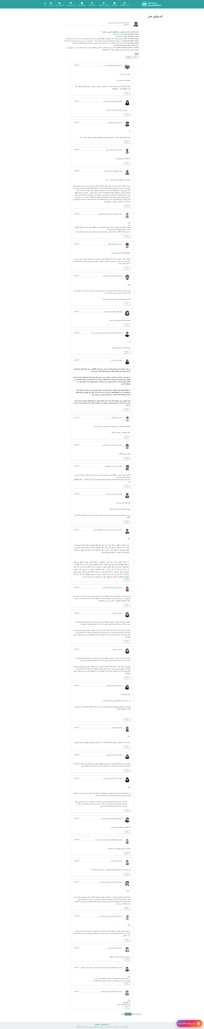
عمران (136, 54)
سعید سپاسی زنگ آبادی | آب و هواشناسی (112, 445)
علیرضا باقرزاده (126, 23)
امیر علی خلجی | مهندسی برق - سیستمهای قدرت (110, 916)
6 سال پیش (126, 25)
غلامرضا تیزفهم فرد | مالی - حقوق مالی (113, 171)
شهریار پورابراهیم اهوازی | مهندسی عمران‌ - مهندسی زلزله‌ (108, 840)
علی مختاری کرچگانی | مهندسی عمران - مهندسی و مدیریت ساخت (106, 333)
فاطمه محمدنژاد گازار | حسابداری (114, 755)
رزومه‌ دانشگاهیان (124, 5)
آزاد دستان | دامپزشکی (117, 418)
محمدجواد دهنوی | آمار (116, 861)
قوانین (126, 1027)
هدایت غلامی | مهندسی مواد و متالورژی (112, 276)
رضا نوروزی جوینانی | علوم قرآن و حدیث (112, 65)
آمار (45, 5)
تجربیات (51, 5)
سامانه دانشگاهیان (81, 1027)
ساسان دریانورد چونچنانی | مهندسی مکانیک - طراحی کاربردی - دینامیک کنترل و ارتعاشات (101, 967)
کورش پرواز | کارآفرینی (117, 727)
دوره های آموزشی (70, 5)
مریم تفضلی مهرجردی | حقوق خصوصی (112, 101)
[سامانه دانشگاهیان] (151, 4)
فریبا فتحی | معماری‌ (117, 613)
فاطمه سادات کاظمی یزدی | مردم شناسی (112, 778)
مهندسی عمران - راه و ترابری (114, 23)
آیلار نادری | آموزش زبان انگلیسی (114, 686)
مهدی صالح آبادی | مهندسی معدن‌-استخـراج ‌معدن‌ (110, 214)
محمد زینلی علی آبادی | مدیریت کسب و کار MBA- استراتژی (108, 530)
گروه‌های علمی (81, 5)
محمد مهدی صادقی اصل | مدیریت (114, 150)
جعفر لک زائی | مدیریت (116, 360)
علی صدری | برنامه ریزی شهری (115, 122)
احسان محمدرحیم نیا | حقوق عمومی (113, 466)
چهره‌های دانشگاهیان (103, 5)
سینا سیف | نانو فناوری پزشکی (115, 244)
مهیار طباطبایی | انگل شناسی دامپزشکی (113, 312)
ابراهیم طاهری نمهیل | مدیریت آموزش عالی (111, 818)
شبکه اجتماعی (91, 5)
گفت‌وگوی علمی (60, 5)
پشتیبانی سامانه (101, 1024)
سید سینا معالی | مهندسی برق (115, 948)
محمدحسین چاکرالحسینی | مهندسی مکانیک (111, 991)
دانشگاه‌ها (114, 5)
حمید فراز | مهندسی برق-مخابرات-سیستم (112, 587)
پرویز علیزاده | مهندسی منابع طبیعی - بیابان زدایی (111, 882)
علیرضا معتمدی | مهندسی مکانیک (114, 494)
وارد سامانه (128, 1014)
